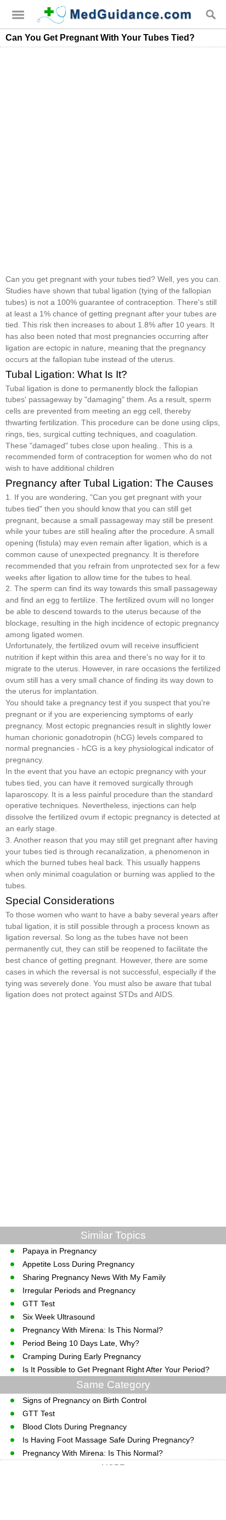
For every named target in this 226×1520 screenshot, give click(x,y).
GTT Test (38, 1303)
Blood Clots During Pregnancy (74, 1426)
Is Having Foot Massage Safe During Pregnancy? (108, 1439)
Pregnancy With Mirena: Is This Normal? (92, 1330)
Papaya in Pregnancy (59, 1250)
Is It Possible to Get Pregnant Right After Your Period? (116, 1369)
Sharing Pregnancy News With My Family (94, 1277)
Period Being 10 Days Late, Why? (80, 1343)
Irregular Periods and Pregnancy (78, 1290)
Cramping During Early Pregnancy (81, 1356)
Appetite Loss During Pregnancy (78, 1264)
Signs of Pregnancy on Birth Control (84, 1400)
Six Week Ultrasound (58, 1316)
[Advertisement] (113, 160)
